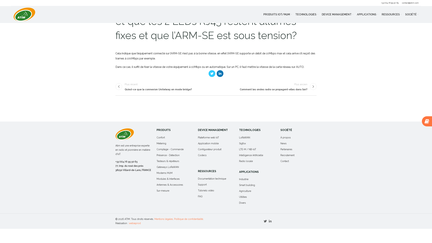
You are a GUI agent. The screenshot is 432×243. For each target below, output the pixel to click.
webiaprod (135, 223)
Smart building (247, 185)
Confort (161, 137)
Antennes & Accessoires (170, 184)
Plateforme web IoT (208, 137)
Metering (161, 143)
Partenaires (286, 149)
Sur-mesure (163, 190)
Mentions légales (163, 219)
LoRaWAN (244, 137)
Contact (284, 161)
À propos (285, 137)
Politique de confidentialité (188, 219)
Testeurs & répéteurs (168, 161)
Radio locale (246, 161)
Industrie (243, 179)
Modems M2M (164, 173)
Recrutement (287, 155)
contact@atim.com (410, 3)
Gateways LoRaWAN (168, 167)
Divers (242, 202)
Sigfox (242, 143)
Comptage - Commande (170, 149)
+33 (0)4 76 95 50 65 (390, 3)
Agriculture (245, 191)
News (283, 143)
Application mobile (208, 143)
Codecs (202, 155)
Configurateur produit (209, 149)
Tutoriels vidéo (206, 190)
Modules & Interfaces (168, 179)
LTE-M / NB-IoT (247, 149)
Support (202, 184)
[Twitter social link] (212, 73)
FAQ (200, 196)
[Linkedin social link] (220, 73)
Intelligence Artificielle (251, 155)
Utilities (243, 197)
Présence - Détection (168, 155)
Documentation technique (212, 178)
